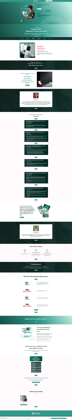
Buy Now (44, 10)
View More (36, 108)
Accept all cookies (59, 418)
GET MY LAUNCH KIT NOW (36, 382)
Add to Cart (44, 11)
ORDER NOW (36, 36)
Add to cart (24, 404)
